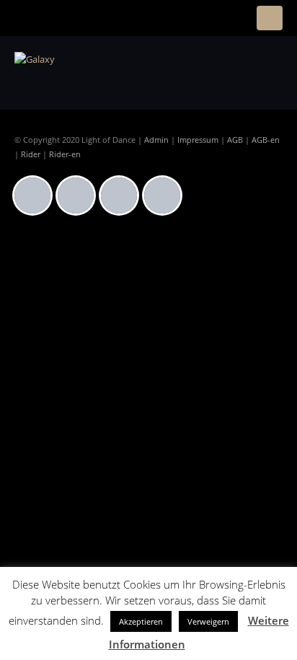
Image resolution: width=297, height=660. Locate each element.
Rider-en (65, 154)
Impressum (197, 140)
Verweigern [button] (208, 621)
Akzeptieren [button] (141, 621)
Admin (156, 140)
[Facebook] (36, 195)
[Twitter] (122, 195)
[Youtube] (165, 195)
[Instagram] (79, 195)
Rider (30, 154)
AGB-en (266, 140)
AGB (235, 140)
